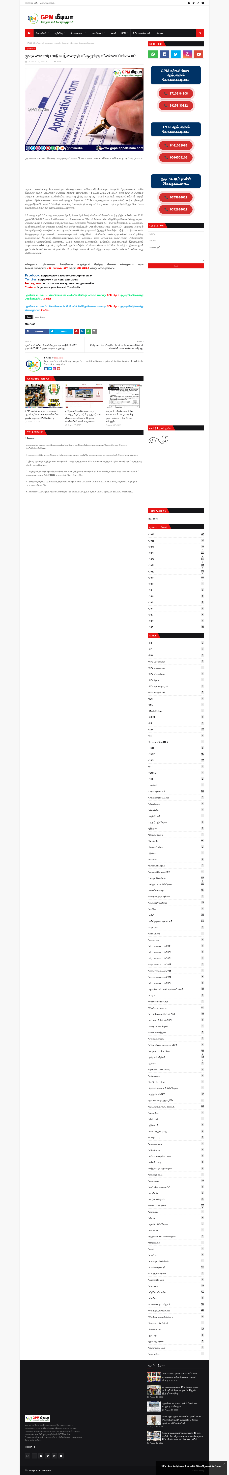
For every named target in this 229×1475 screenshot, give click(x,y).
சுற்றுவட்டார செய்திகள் (176, 1051)
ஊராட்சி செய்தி (176, 890)
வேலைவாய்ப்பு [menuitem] (77, 33)
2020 (176, 571)
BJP (176, 643)
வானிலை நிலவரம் (176, 1267)
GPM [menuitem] (123, 33)
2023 (176, 553)
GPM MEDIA (46, 1470)
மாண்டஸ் (176, 1193)
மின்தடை (176, 1211)
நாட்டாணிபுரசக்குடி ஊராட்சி (176, 1106)
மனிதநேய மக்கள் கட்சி (176, 1187)
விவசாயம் (176, 1285)
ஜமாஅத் (176, 1335)
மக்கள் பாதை (176, 1162)
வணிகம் (176, 1255)
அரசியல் (176, 785)
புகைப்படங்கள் (176, 1143)
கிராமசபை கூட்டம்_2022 (176, 964)
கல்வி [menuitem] (113, 33)
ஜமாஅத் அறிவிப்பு (176, 1341)
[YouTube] (58, 368)
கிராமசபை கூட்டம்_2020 (176, 952)
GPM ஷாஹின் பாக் (176, 692)
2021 (176, 565)
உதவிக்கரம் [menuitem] (97, 33)
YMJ (176, 779)
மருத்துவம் (176, 1180)
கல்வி (176, 915)
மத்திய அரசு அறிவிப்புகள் (176, 1168)
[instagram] (198, 3)
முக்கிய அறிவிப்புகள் (176, 1224)
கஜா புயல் (176, 927)
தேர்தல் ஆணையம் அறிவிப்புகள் (176, 1088)
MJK (176, 704)
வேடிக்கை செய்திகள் (176, 1322)
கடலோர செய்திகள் (176, 902)
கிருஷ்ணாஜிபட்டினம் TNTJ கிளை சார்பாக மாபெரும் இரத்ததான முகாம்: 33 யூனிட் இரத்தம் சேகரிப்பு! (180, 1390)
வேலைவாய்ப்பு (176, 1329)
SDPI (176, 729)
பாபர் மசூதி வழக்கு (176, 1131)
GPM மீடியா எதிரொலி (176, 686)
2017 (176, 590)
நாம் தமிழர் (176, 1112)
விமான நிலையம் (176, 1279)
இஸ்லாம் (176, 853)
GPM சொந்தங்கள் (176, 661)
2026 (176, 534)
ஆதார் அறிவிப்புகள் (176, 822)
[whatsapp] (153, 54)
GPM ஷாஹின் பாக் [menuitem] (142, 33)
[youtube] (202, 3)
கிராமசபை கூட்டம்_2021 (176, 958)
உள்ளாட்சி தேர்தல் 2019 (176, 871)
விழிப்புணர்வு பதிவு (176, 1292)
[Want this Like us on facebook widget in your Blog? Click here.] (224, 1471)
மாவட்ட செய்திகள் (176, 1205)
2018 (176, 583)
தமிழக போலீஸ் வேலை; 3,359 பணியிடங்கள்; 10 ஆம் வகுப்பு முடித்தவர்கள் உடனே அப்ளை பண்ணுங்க (119, 416)
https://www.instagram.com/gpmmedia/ (68, 283)
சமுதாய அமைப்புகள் (176, 1026)
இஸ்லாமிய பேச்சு (176, 847)
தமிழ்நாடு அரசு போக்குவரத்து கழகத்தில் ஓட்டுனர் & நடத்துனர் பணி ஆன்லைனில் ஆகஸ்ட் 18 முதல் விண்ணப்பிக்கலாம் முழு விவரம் (83, 416)
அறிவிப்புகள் (176, 816)
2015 (176, 602)
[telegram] (34, 1455)
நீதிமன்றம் (176, 1125)
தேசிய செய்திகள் (176, 1081)
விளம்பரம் (176, 1298)
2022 (176, 559)
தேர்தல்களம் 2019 (176, 1094)
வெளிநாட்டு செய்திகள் (176, 1310)
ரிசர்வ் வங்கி (176, 1242)
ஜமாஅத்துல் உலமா (176, 1347)
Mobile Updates (176, 711)
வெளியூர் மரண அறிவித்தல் (176, 1316)
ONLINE (176, 717)
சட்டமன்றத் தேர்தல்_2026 (176, 1020)
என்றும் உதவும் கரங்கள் (176, 896)
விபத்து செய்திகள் (176, 1273)
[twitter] (193, 3)
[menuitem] (29, 33)
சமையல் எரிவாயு (176, 1038)
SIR (176, 735)
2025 (176, 540)
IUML (176, 698)
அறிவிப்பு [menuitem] (58, 33)
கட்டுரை (176, 908)
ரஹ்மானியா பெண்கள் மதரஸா (176, 1236)
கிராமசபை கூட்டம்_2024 (176, 976)
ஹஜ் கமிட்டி (176, 1353)
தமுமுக (176, 1063)
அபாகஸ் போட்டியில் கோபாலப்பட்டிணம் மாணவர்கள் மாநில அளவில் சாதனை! (179, 1375)
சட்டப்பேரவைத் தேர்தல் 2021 (176, 1013)
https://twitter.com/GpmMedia (58, 279)
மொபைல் (176, 1230)
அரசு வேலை (38, 42)
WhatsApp (176, 772)
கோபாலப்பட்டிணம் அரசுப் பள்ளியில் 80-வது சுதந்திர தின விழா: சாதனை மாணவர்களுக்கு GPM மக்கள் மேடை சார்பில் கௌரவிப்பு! (182, 1436)
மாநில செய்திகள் (176, 1199)
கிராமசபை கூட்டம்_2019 (176, 945)
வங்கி (176, 1248)
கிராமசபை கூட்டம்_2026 (176, 983)
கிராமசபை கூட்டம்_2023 (176, 970)
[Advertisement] (86, 171)
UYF (176, 766)
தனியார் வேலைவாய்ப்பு (176, 1069)
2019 (176, 577)
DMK (176, 655)
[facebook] (189, 3)
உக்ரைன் (176, 859)
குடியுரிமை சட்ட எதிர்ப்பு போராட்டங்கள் (176, 989)
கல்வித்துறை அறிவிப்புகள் (176, 921)
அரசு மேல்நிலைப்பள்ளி (176, 797)
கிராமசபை (176, 939)
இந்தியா (176, 828)
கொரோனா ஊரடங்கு (176, 1001)
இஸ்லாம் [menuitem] (160, 33)
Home (28, 42)
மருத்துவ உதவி (176, 1174)
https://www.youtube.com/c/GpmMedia (58, 287)
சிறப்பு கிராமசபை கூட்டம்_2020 (176, 1044)
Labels (152, 635)
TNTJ (176, 760)
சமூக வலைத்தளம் (176, 1032)
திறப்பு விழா (176, 1075)
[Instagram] (54, 368)
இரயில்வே (176, 840)
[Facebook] (46, 368)
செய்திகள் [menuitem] (41, 33)
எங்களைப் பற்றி (31, 2)
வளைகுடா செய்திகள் (176, 1261)
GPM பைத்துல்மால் (176, 667)
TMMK (176, 754)
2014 (176, 608)
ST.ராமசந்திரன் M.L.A (176, 742)
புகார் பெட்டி (176, 1137)
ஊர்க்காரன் (32, 61)
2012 (176, 621)
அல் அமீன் (176, 810)
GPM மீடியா (176, 680)
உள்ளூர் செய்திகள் (176, 877)
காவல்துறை (176, 933)
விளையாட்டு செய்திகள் (176, 1304)
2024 (176, 546)
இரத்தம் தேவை (176, 834)
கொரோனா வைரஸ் (176, 1007)
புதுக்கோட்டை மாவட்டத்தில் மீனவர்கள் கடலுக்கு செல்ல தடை (179, 1404)
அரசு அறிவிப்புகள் (176, 791)
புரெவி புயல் (176, 1149)
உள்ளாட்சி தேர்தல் (176, 865)
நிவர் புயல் (176, 1119)
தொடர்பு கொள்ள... (47, 2)
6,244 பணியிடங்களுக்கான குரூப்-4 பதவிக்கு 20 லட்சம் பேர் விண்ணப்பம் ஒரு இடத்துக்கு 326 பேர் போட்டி (42, 414)
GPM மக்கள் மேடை (176, 674)
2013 (176, 614)
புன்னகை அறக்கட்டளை (176, 1156)
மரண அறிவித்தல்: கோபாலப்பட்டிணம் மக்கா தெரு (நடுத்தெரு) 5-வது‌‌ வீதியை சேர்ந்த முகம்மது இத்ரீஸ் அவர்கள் (181, 1420)
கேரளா (176, 995)
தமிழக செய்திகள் (176, 1057)
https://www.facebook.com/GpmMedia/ (66, 275)
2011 (176, 627)
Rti (176, 723)
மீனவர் (176, 1217)
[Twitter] (50, 368)
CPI (176, 649)
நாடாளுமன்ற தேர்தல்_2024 (176, 1100)
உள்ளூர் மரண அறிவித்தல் (176, 884)
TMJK (176, 748)
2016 (176, 596)
